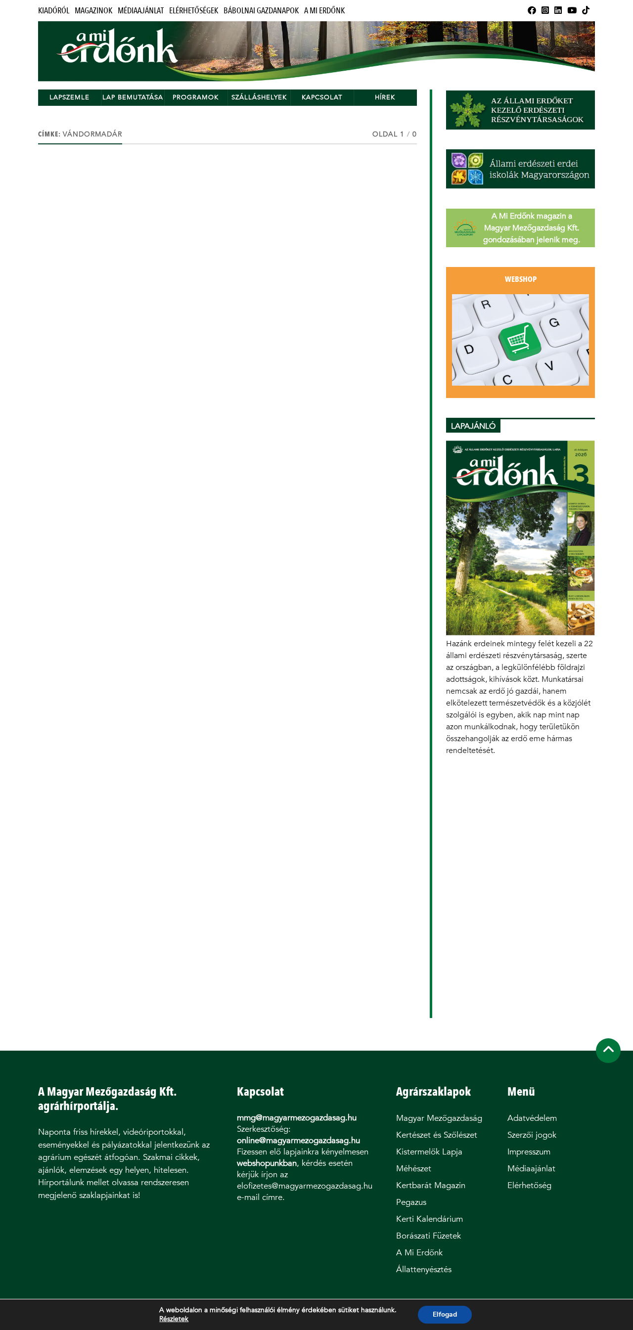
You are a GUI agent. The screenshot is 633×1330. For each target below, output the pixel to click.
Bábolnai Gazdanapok (261, 10)
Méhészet (413, 1168)
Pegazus (411, 1202)
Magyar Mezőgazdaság (439, 1118)
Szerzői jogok (531, 1135)
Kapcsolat (322, 97)
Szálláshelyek (259, 97)
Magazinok (93, 10)
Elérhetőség (529, 1185)
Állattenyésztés (424, 1269)
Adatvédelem (532, 1118)
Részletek (173, 1319)
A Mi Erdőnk (324, 10)
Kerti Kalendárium (429, 1219)
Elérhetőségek (193, 10)
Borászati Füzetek (428, 1235)
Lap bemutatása (132, 97)
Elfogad (445, 1314)
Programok (196, 97)
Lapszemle (69, 97)
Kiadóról (53, 10)
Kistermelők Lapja (429, 1151)
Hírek (385, 97)
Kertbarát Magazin (430, 1185)
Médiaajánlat (141, 10)
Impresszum (528, 1151)
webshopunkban (267, 1163)
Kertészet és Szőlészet (436, 1135)
